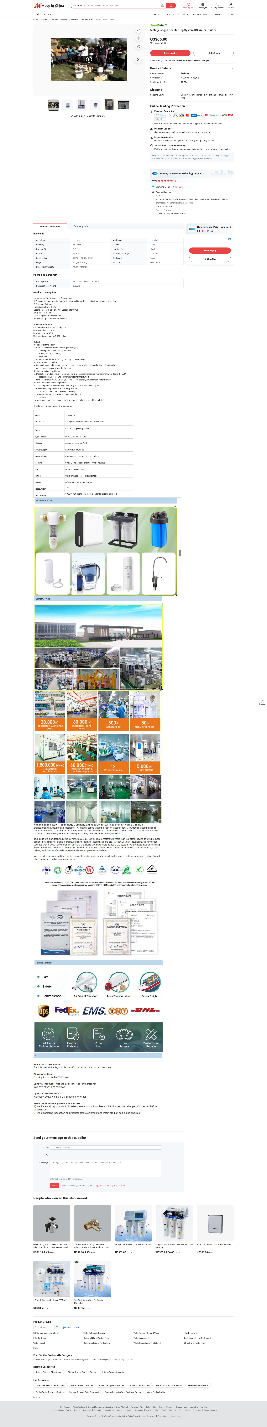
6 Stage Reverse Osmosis (113, 1372)
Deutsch (128, 1410)
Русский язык (108, 1410)
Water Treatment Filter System (169, 1385)
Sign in (231, 7)
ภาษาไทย (178, 1410)
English (68, 1410)
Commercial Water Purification (96, 1343)
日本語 (163, 1410)
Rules (231, 14)
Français (97, 1410)
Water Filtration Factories (82, 1385)
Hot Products (65, 1407)
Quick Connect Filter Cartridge (196, 1338)
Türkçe (187, 1410)
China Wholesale (122, 1407)
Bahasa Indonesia (210, 1410)
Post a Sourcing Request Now (110, 1185)
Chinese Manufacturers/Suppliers (100, 1407)
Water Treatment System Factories (50, 1385)
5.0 (199, 231)
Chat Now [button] (215, 53)
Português (87, 1410)
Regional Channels (166, 1407)
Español (77, 1410)
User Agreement (149, 1416)
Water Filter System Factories (111, 1385)
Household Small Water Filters (96, 1338)
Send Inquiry (170, 53)
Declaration (162, 1416)
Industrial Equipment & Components (54, 20)
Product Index (181, 1407)
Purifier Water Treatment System (50, 1392)
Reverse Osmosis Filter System (49, 1372)
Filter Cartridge (39, 1338)
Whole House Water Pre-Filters (147, 1343)
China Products (79, 1407)
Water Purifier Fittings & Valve (146, 1333)
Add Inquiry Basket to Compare (89, 115)
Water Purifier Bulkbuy (156, 1392)
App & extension (200, 14)
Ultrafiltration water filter (194, 1343)
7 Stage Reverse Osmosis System (82, 1372)
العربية (148, 1410)
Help (184, 14)
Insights (204, 1407)
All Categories (43, 14)
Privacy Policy (175, 1416)
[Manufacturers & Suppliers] (48, 6)
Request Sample (201, 60)
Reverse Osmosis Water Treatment (84, 1392)
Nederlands (138, 1410)
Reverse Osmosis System (105, 20)
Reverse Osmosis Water (198, 1385)
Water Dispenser (141, 1338)
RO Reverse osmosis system (45, 1333)
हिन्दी (170, 1410)
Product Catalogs (72, 1327)
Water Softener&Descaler (94, 1333)
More (35, 1397)
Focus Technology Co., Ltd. (115, 1416)
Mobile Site (194, 1407)
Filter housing (189, 1333)
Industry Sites (151, 1407)
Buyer (169, 14)
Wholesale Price (137, 1407)
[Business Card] (229, 238)
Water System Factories (140, 1385)
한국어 (156, 1410)
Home (35, 20)
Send (54, 1185)
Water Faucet (39, 1343)
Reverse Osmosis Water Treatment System (123, 1392)
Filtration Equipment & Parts (82, 20)
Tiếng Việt (197, 1410)
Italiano (120, 1410)
